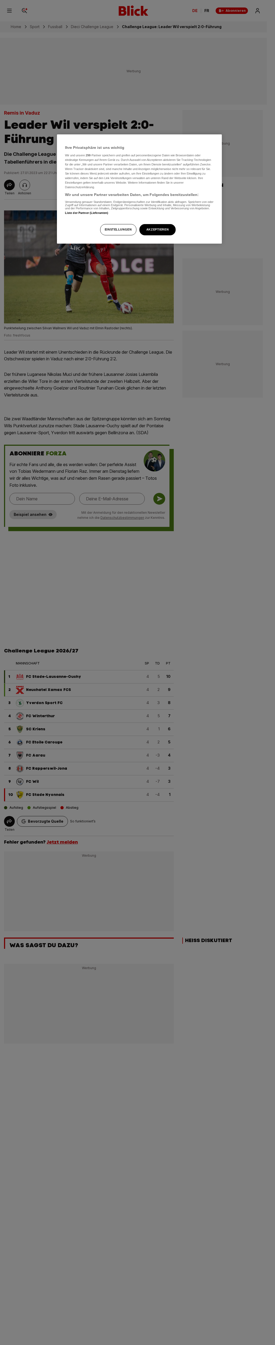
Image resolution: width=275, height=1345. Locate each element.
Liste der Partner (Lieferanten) (86, 212)
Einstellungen (118, 229)
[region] (139, 189)
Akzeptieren (157, 229)
